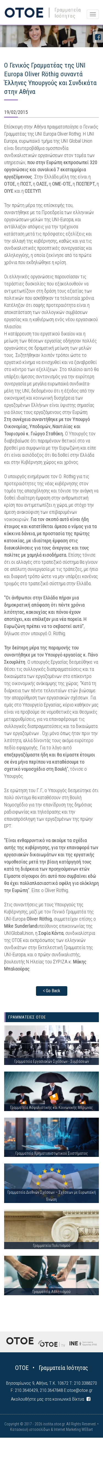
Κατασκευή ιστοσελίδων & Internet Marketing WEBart (51, 1429)
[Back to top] (86, 1441)
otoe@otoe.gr (80, 1390)
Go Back (52, 990)
